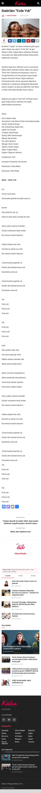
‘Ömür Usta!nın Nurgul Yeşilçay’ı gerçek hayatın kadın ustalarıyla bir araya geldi (24, 659)
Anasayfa (5, 730)
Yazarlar (31, 742)
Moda (17, 742)
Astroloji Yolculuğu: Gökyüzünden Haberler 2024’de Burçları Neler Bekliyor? (24, 604)
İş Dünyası (18, 736)
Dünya (4, 733)
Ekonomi (5, 736)
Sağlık (30, 733)
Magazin (18, 739)
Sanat (30, 736)
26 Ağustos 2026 (9, 651)
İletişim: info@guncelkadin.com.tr (12, 784)
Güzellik (18, 733)
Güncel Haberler (5, 742)
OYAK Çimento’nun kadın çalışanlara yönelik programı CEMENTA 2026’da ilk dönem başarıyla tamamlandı (25, 671)
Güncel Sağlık (20, 730)
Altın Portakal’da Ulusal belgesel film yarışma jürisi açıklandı (17, 647)
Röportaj (31, 730)
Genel (4, 739)
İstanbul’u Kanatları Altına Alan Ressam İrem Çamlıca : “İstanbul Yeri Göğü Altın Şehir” (25, 593)
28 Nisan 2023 (24, 15)
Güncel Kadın (11, 15)
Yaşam (30, 739)
